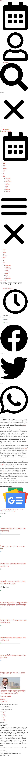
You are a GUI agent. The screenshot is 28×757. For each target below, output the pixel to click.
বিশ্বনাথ (4, 162)
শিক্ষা (3, 171)
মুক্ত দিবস (24, 425)
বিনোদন (4, 175)
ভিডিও (6, 188)
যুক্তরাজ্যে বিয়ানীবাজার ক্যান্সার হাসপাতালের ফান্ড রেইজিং (13, 656)
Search (2, 92)
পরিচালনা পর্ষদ (7, 189)
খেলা (3, 173)
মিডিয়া (6, 186)
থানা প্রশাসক (5, 471)
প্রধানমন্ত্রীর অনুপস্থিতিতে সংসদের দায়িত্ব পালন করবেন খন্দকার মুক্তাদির (12, 692)
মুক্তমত (6, 183)
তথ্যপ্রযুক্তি (7, 180)
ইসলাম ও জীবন (8, 178)
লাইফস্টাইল (7, 184)
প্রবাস (4, 176)
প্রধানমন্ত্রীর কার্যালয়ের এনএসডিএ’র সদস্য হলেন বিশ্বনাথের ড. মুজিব (12, 582)
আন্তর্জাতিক (5, 168)
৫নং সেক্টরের (25, 448)
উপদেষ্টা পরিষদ (8, 191)
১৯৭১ (5, 430)
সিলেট (4, 163)
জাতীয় (4, 167)
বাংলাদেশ (4, 165)
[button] (14, 77)
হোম (0, 280)
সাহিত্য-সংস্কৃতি (8, 181)
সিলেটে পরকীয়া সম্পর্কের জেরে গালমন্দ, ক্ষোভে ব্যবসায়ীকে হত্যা (13, 621)
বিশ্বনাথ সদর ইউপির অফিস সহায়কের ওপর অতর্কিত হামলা (12, 529)
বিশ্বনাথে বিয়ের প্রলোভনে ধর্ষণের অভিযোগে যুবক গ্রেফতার (13, 565)
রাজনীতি (4, 170)
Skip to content (4, 0)
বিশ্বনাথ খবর (5, 280)
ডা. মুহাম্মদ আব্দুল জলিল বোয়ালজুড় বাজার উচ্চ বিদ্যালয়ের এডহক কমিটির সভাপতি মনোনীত (13, 603)
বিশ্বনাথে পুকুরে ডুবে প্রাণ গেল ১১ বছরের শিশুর (12, 547)
